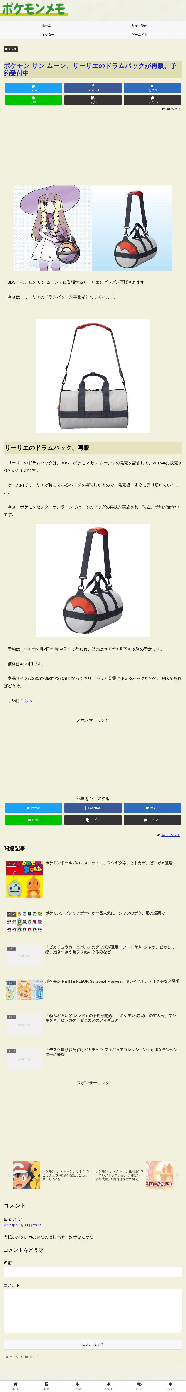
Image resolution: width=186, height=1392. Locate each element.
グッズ (11, 49)
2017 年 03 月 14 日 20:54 (22, 1225)
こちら (26, 700)
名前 (8, 1263)
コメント (12, 1285)
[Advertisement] (93, 146)
